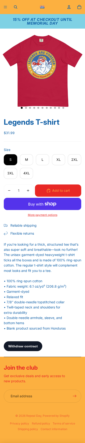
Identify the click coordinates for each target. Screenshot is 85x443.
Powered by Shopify (56, 415)
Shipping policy (28, 429)
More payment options (42, 215)
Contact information (54, 429)
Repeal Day (33, 415)
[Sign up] (74, 396)
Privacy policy (19, 423)
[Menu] (5, 7)
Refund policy (41, 423)
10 (59, 108)
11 (63, 108)
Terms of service (64, 423)
